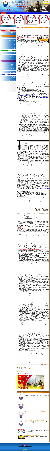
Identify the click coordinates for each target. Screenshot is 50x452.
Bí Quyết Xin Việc (13, 77)
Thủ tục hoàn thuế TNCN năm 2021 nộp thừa (32, 435)
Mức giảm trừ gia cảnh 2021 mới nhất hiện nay (32, 429)
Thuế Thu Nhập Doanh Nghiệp (11, 47)
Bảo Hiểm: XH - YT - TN (12, 71)
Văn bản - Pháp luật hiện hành (11, 37)
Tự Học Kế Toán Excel (12, 68)
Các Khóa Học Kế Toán (12, 32)
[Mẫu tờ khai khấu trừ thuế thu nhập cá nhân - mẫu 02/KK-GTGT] (21, 415)
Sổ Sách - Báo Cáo (13, 64)
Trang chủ (18, 25)
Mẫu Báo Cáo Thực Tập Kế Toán (11, 59)
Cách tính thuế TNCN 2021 (41, 151)
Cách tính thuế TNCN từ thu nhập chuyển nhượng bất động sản (34, 420)
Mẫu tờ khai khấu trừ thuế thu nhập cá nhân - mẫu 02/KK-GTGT (35, 411)
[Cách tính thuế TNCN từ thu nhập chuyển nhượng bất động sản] (21, 423)
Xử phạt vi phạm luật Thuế (12, 40)
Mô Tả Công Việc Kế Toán (12, 80)
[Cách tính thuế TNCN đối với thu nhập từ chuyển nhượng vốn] (21, 406)
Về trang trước (42, 364)
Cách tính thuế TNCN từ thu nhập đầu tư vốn (32, 394)
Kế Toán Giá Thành (13, 65)
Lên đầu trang (46, 364)
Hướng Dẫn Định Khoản (12, 56)
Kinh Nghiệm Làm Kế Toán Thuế (11, 48)
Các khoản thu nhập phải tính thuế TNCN (27, 95)
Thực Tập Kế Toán (13, 52)
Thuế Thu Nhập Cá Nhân (23, 25)
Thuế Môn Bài (13, 43)
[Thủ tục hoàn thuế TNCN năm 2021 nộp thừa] (21, 437)
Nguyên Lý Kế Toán (13, 53)
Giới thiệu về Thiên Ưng (8, 26)
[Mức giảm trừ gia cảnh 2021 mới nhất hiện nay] (21, 431)
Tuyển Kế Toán (13, 76)
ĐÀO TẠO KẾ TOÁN (8, 30)
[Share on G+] (27, 373)
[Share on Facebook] (20, 373)
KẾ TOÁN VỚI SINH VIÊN (8, 50)
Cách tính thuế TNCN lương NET (43, 188)
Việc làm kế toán (8, 74)
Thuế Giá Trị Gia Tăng (12, 44)
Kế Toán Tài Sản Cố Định (12, 72)
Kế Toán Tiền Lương (13, 69)
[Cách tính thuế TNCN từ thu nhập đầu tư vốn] (21, 397)
